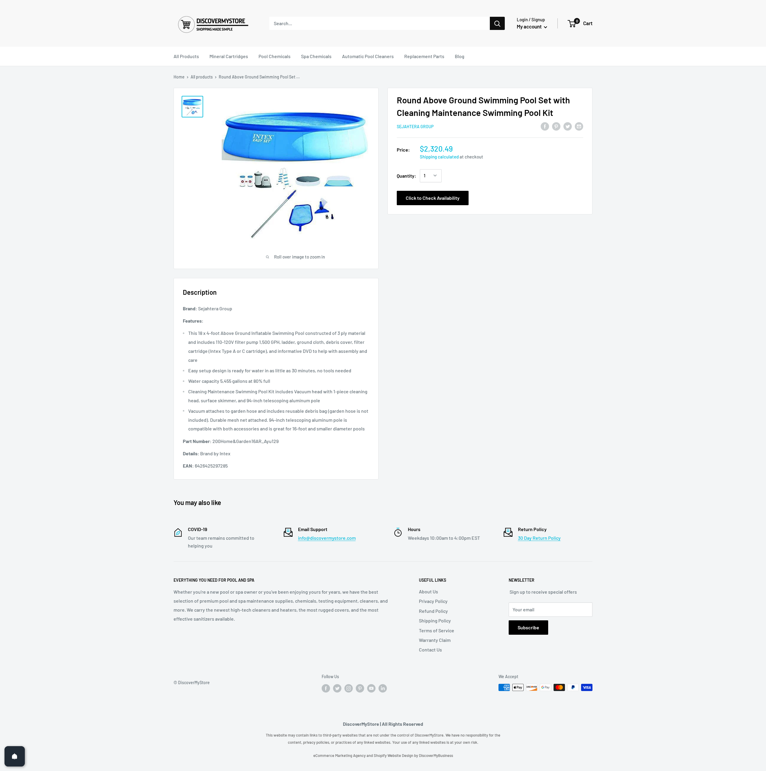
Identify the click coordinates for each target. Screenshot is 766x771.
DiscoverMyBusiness (436, 755)
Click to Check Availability (433, 197)
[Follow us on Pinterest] (360, 688)
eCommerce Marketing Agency (340, 755)
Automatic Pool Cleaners (368, 56)
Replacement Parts (424, 56)
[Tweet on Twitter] (567, 126)
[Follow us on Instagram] (348, 688)
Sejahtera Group (415, 126)
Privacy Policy (433, 601)
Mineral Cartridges (228, 56)
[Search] (497, 23)
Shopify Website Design (394, 755)
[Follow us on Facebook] (326, 688)
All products (202, 76)
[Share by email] (579, 126)
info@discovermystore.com (327, 538)
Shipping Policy (435, 620)
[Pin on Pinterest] (556, 126)
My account (529, 26)
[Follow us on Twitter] (337, 688)
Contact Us (430, 649)
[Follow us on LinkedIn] (383, 688)
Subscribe (528, 627)
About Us (428, 591)
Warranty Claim (435, 640)
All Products (186, 56)
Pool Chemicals (275, 56)
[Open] (14, 756)
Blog (459, 56)
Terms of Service (436, 630)
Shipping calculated (439, 156)
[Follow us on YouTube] (371, 688)
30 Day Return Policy (539, 538)
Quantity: (406, 175)
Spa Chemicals (316, 56)
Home (179, 76)
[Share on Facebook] (545, 126)
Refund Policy (433, 611)
